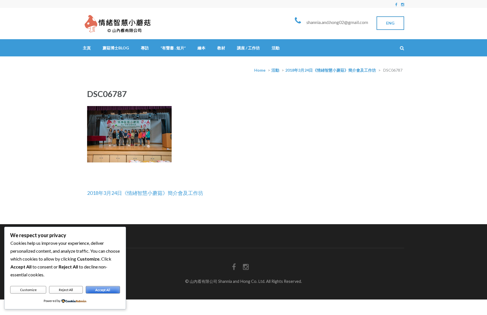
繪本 (201, 47)
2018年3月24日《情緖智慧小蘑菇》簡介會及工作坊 (330, 70)
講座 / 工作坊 (248, 47)
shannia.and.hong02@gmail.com (337, 22)
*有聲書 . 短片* (173, 47)
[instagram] (402, 4)
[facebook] (396, 4)
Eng (390, 23)
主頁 (87, 47)
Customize (28, 290)
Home (259, 70)
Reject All (66, 290)
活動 (276, 47)
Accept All (102, 290)
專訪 (145, 47)
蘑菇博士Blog (116, 47)
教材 (221, 47)
